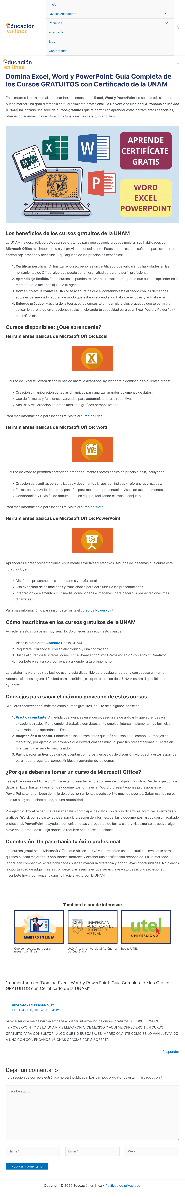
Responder (170, 1052)
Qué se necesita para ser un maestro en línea (33, 950)
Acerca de (56, 32)
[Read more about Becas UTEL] (146, 927)
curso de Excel (92, 416)
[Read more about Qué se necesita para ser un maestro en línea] (39, 927)
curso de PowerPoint (97, 610)
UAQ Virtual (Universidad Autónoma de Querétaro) (92, 950)
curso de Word (92, 507)
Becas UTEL (129, 948)
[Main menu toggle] (178, 64)
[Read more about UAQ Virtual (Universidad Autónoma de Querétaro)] (93, 927)
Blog (52, 41)
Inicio (53, 4)
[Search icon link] (178, 27)
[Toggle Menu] (165, 14)
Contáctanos (58, 51)
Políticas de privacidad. (123, 1186)
